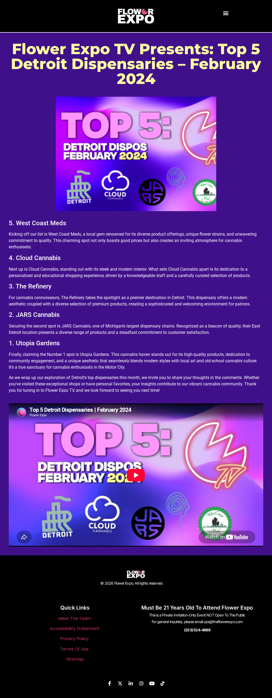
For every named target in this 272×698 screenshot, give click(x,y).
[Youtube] (152, 683)
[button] (226, 12)
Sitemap (75, 659)
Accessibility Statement (75, 628)
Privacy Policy (74, 639)
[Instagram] (141, 683)
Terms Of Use (74, 649)
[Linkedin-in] (130, 683)
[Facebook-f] (109, 683)
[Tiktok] (162, 683)
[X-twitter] (120, 683)
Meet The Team (74, 618)
